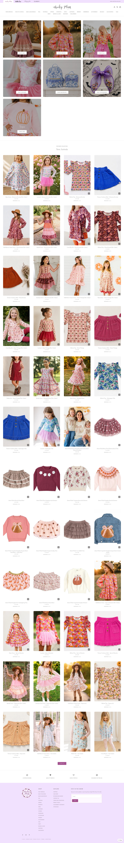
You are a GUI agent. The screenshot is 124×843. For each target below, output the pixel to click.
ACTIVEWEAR (94, 11)
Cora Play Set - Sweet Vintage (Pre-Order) (16, 348)
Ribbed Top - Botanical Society (77, 197)
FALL (39, 11)
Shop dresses (62, 53)
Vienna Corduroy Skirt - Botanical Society (107, 197)
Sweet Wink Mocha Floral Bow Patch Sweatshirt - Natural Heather (77, 449)
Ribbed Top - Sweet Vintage (77, 348)
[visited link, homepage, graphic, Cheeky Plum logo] (8, 1)
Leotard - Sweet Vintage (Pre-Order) (47, 348)
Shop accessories (102, 92)
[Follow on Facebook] (22, 835)
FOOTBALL (45, 11)
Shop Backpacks (62, 92)
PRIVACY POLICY (36, 839)
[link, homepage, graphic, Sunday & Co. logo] (36, 1)
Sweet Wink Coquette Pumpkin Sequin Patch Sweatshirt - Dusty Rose (16, 551)
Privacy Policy (56, 802)
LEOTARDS (72, 11)
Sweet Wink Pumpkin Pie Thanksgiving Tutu (16, 602)
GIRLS (65, 11)
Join (75, 800)
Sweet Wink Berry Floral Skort (46, 602)
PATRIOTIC (59, 11)
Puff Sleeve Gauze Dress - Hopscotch (77, 703)
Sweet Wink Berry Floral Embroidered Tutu (107, 448)
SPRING (52, 11)
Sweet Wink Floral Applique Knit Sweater (47, 500)
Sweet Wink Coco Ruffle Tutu (77, 551)
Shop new (22, 53)
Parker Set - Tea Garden (77, 753)
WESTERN (65, 13)
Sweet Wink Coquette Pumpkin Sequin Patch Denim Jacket (108, 551)
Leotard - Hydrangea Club (46, 448)
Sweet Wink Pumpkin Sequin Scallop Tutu (46, 551)
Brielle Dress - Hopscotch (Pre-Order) (16, 703)
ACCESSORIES (110, 11)
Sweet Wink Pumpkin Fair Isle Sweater (107, 500)
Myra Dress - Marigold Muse (77, 398)
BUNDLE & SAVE (57, 13)
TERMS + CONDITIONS (46, 839)
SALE (117, 11)
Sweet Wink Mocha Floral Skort (16, 500)
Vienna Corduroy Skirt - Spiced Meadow (108, 653)
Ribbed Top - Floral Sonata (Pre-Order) (107, 247)
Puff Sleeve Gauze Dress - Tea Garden (46, 753)
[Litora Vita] (27, 1)
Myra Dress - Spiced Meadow (16, 653)
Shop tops (22, 131)
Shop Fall (102, 53)
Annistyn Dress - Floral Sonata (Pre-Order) (47, 297)
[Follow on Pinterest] (29, 835)
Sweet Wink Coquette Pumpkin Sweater (77, 602)
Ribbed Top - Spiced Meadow (77, 653)
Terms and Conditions (58, 800)
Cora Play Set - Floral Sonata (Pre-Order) (77, 247)
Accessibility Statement (58, 804)
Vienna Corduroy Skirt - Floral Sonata (16, 297)
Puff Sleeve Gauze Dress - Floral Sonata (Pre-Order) (16, 247)
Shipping (55, 791)
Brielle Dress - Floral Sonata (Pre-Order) (47, 247)
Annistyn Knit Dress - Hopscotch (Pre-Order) (46, 703)
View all (62, 763)
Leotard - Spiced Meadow (46, 653)
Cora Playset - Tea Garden (107, 753)
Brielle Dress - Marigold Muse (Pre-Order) (46, 398)
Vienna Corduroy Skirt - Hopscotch (16, 753)
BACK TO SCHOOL (19, 11)
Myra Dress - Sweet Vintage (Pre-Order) (108, 297)
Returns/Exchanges (58, 796)
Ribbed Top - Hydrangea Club (107, 398)
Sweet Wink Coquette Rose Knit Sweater (77, 500)
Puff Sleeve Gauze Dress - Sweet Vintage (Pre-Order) (77, 297)
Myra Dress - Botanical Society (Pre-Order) (16, 197)
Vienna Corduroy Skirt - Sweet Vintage (107, 348)
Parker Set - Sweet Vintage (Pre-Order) (16, 398)
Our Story (55, 794)
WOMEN (79, 11)
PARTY (49, 13)
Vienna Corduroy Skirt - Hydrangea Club (16, 448)
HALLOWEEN (73, 13)
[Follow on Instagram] (26, 835)
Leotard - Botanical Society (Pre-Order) (47, 197)
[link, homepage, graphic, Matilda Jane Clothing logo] (18, 1)
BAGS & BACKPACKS (31, 11)
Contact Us (56, 798)
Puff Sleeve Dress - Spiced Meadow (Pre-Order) (108, 602)
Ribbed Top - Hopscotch (108, 703)
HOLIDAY (102, 11)
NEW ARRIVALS (9, 11)
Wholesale (56, 806)
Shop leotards (22, 92)
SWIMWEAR (86, 11)
